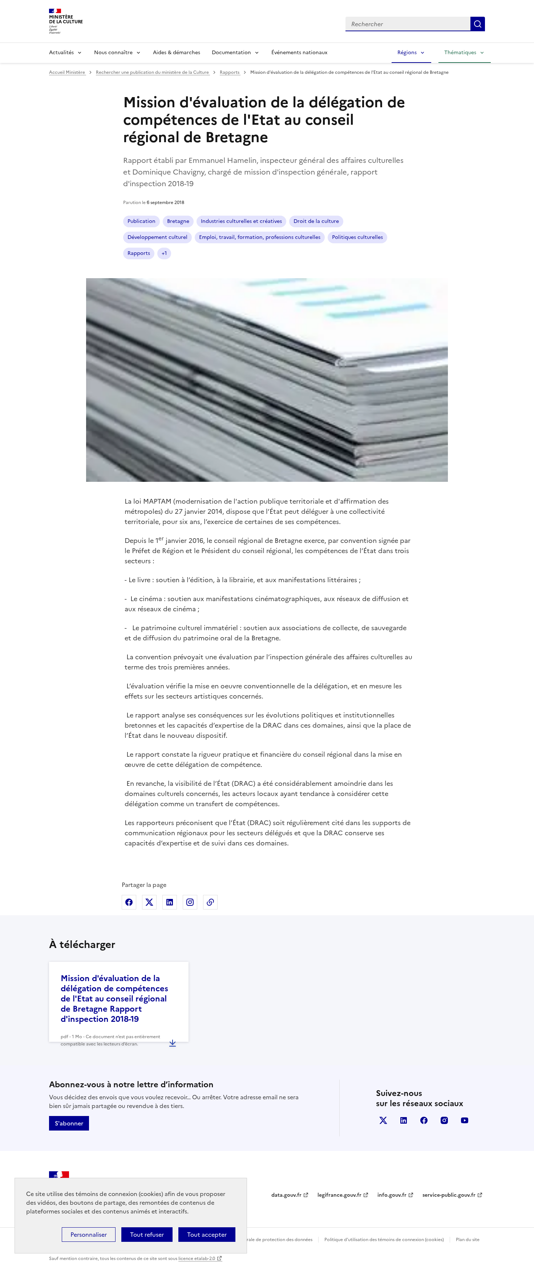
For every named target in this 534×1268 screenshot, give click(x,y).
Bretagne (178, 221)
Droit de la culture (316, 221)
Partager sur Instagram (190, 902)
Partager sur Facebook (129, 902)
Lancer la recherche (477, 24)
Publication (141, 221)
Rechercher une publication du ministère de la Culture (153, 72)
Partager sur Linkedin (169, 902)
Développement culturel (157, 237)
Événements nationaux (299, 52)
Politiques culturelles (357, 237)
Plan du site (468, 1239)
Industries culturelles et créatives (241, 221)
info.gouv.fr (391, 1195)
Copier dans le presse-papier (210, 902)
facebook (424, 1120)
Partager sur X (149, 902)
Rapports (230, 72)
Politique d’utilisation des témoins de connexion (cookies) (384, 1239)
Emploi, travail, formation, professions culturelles (259, 237)
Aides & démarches (176, 52)
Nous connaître (113, 52)
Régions (407, 52)
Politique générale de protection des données (264, 1239)
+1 (164, 253)
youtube (464, 1120)
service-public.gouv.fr (449, 1195)
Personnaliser (88, 1234)
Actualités (61, 52)
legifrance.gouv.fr (339, 1195)
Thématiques (460, 52)
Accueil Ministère (67, 72)
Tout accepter (207, 1234)
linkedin (403, 1120)
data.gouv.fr (286, 1195)
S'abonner (69, 1123)
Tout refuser (147, 1234)
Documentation (231, 52)
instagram (444, 1120)
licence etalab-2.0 (196, 1258)
